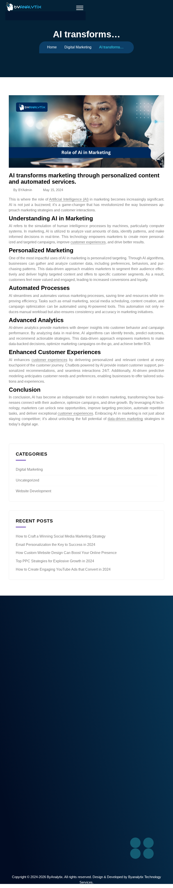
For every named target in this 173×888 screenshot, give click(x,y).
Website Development (33, 491)
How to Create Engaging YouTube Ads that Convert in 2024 (63, 569)
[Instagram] (148, 853)
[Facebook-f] (135, 842)
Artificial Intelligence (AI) (68, 199)
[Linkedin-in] (135, 853)
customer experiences (88, 242)
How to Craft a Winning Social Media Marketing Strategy (60, 536)
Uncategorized (27, 480)
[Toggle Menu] (79, 8)
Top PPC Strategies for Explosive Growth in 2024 (55, 561)
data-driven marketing (125, 419)
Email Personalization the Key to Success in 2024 (55, 545)
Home (52, 47)
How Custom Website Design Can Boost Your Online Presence (66, 553)
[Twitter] (148, 842)
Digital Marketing (77, 47)
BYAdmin (25, 190)
